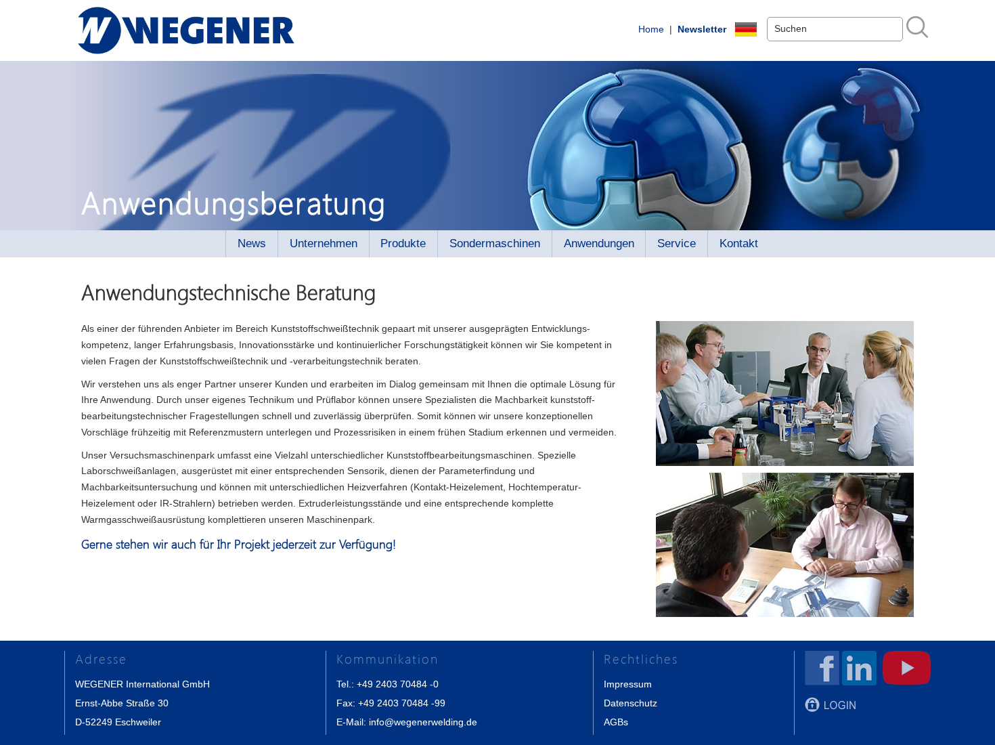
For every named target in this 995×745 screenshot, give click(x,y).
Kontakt (739, 243)
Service (676, 243)
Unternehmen (323, 243)
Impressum (628, 684)
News (252, 243)
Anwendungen (599, 243)
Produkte (403, 243)
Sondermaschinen (494, 243)
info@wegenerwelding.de (423, 722)
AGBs (616, 722)
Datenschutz (630, 703)
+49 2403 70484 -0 (398, 684)
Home (651, 29)
